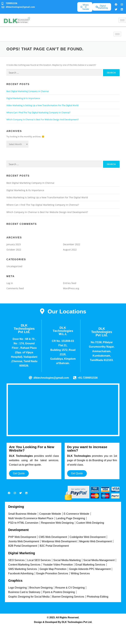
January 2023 (13, 244)
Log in (9, 283)
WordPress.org (71, 288)
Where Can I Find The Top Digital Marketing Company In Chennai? (38, 112)
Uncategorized (14, 266)
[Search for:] (54, 72)
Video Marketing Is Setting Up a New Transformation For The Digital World (42, 105)
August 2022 (70, 249)
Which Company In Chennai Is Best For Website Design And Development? (42, 119)
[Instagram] (121, 4)
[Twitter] (116, 9)
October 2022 (13, 249)
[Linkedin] (121, 9)
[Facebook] (116, 4)
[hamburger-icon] (122, 20)
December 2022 (71, 244)
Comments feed (15, 288)
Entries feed (69, 283)
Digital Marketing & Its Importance (23, 98)
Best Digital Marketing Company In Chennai (27, 91)
